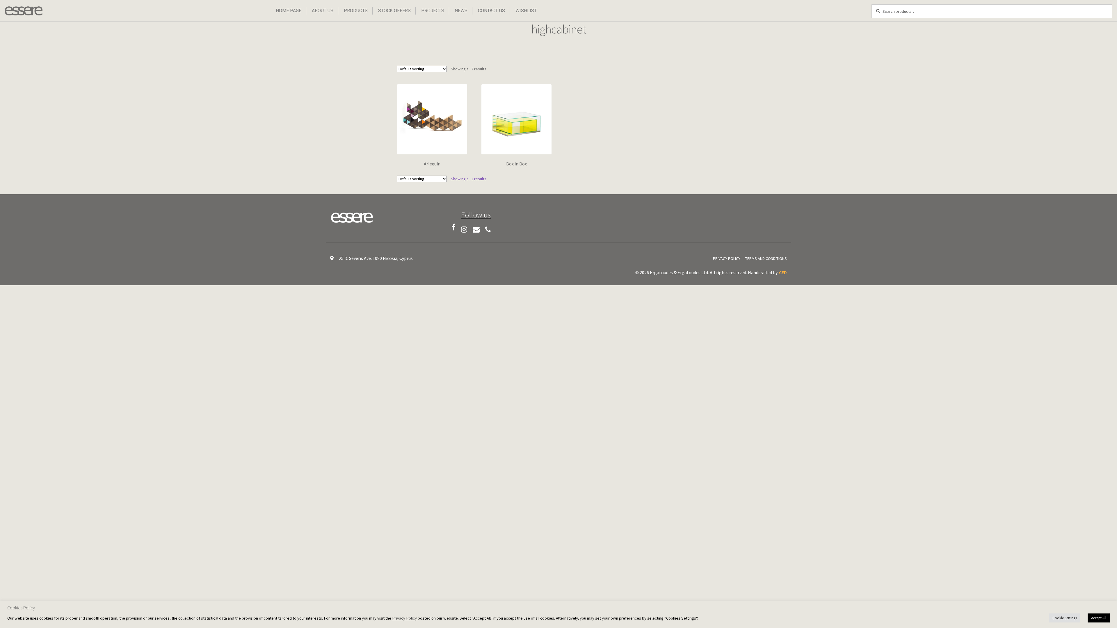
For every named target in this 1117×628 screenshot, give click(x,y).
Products (356, 10)
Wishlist (526, 10)
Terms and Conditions (766, 258)
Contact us (491, 10)
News (461, 10)
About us (322, 10)
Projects (432, 10)
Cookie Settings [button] (1064, 617)
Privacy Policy (726, 258)
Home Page (288, 10)
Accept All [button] (1098, 617)
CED (783, 272)
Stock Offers (394, 10)
